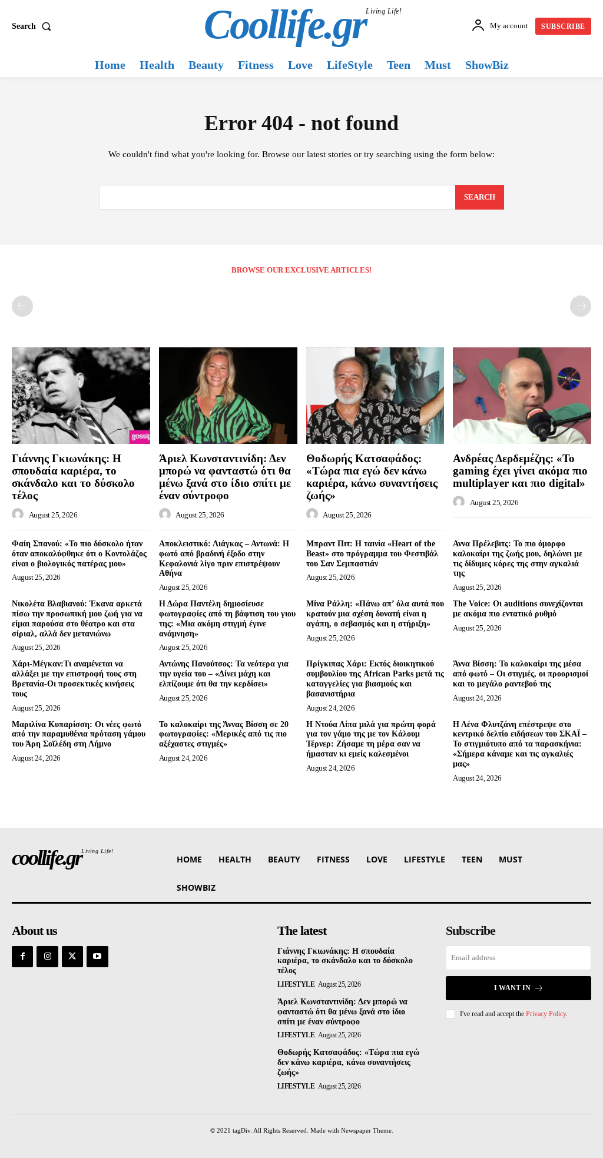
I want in (512, 988)
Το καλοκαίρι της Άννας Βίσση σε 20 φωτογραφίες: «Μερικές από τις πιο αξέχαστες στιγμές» (224, 734)
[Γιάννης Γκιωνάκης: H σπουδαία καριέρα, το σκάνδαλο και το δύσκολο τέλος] (81, 395)
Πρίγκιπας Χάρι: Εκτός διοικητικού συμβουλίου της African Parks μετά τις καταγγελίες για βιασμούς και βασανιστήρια (375, 678)
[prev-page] (22, 306)
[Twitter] (72, 956)
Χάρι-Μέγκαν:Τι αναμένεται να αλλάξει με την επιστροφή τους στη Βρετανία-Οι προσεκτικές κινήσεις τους (74, 678)
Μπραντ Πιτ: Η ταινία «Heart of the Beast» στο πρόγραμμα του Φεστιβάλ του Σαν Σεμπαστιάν (372, 553)
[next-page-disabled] (580, 306)
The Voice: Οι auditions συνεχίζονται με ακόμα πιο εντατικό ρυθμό (518, 608)
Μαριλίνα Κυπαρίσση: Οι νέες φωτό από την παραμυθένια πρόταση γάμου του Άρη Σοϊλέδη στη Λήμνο (78, 734)
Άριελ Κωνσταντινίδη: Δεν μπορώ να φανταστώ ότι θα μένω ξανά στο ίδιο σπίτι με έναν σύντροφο (225, 477)
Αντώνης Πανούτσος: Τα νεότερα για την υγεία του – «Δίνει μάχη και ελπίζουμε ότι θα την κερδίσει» (224, 673)
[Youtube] (97, 956)
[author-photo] (19, 514)
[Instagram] (47, 956)
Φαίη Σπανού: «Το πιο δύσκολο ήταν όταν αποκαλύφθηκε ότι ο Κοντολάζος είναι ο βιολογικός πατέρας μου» (79, 553)
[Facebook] (22, 956)
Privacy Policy (546, 1014)
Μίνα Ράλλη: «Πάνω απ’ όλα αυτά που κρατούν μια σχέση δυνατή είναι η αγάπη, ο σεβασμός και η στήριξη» (375, 613)
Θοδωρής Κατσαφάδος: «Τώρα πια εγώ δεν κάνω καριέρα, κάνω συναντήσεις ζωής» (372, 477)
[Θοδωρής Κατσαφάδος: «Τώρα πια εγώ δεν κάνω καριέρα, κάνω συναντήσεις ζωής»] (375, 395)
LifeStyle (296, 984)
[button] (34, 26)
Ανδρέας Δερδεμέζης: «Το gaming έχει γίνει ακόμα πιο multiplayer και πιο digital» (520, 470)
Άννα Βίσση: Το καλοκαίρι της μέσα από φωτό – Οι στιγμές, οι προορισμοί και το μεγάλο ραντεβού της (520, 673)
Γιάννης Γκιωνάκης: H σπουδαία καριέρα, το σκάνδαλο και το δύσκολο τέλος (73, 477)
